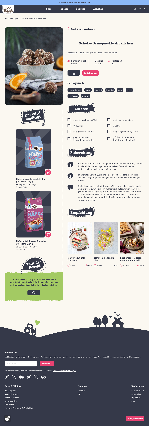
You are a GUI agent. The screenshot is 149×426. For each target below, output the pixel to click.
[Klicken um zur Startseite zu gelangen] (8, 10)
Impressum (136, 397)
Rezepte (14, 18)
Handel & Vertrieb (12, 397)
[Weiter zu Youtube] (29, 377)
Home (7, 18)
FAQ (79, 394)
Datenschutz (136, 394)
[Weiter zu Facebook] (7, 377)
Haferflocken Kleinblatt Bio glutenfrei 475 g (30, 180)
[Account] (140, 8)
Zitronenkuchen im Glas (104, 259)
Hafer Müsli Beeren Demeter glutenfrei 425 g (31, 242)
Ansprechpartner (12, 394)
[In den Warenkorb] (48, 172)
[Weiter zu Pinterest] (36, 377)
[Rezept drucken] (74, 73)
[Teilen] (33, 292)
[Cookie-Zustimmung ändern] (7, 418)
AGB (133, 401)
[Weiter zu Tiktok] (43, 377)
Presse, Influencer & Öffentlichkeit (19, 408)
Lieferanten (9, 404)
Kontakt (81, 390)
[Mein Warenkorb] (145, 8)
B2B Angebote (11, 390)
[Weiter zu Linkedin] (21, 377)
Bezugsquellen (11, 401)
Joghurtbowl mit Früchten (76, 259)
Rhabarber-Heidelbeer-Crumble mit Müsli (132, 259)
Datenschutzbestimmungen (64, 370)
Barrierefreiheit (137, 390)
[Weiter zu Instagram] (14, 377)
